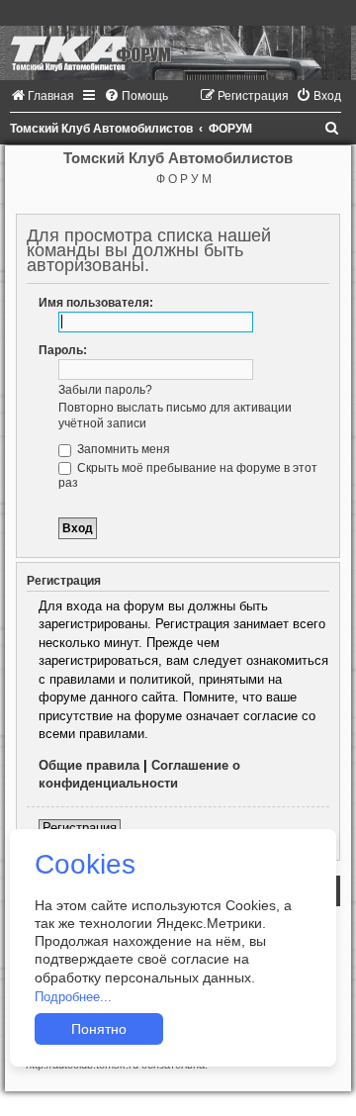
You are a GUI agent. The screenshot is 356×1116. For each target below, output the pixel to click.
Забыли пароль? (105, 390)
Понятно (99, 1029)
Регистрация (80, 827)
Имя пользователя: (96, 303)
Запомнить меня (122, 449)
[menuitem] (42, 96)
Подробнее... (73, 996)
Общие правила (89, 765)
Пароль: (63, 350)
